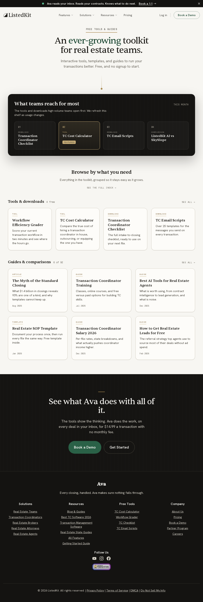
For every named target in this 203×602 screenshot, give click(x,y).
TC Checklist (127, 522)
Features (64, 15)
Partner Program (177, 528)
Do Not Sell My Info (153, 590)
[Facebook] (109, 558)
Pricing (128, 15)
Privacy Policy (95, 590)
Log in (163, 15)
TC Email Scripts (127, 528)
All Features (76, 538)
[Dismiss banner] (199, 3)
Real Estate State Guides (76, 532)
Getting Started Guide (76, 543)
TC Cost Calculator (127, 511)
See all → (188, 202)
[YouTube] (94, 558)
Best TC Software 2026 (76, 517)
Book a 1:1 (146, 3)
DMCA (134, 590)
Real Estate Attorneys (25, 528)
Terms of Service (117, 590)
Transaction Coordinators (25, 517)
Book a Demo (187, 15)
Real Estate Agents (25, 534)
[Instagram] (101, 558)
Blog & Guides (76, 511)
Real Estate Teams (25, 511)
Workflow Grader (127, 517)
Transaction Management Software (76, 524)
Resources (107, 15)
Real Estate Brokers (25, 522)
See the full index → (101, 187)
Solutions (85, 15)
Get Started (119, 447)
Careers (177, 534)
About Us (178, 511)
